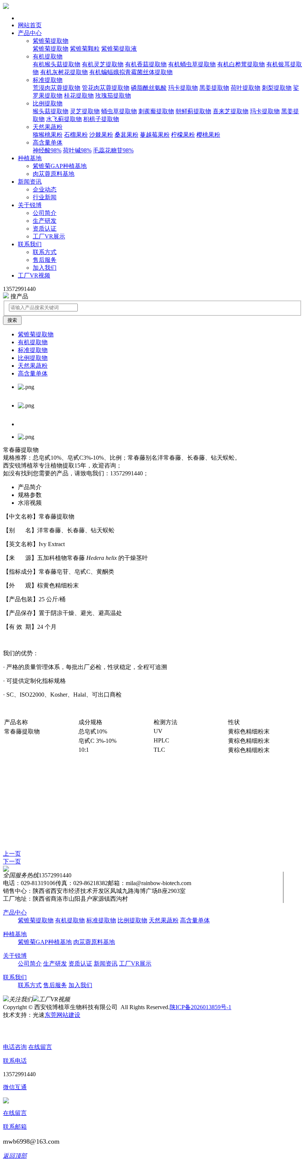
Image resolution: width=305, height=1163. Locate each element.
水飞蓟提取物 (64, 119)
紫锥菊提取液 (119, 48)
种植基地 (30, 158)
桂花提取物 (79, 95)
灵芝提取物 (85, 111)
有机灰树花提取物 (64, 72)
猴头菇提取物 (50, 111)
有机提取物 (47, 56)
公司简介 (45, 213)
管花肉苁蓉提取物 (105, 88)
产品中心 (30, 33)
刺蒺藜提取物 (156, 111)
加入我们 (45, 267)
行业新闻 (45, 197)
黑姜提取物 (214, 88)
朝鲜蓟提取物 (193, 111)
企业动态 (45, 189)
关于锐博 (30, 205)
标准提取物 (47, 80)
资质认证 (45, 228)
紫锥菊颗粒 (85, 48)
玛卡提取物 (183, 88)
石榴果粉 (76, 134)
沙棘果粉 (101, 134)
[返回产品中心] (6, 869)
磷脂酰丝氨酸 (149, 88)
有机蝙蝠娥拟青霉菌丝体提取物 (131, 72)
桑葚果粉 (126, 134)
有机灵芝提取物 (102, 64)
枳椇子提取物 (101, 119)
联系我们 (30, 244)
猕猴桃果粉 (47, 134)
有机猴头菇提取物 (56, 64)
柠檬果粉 (183, 134)
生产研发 (45, 221)
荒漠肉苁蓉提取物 (56, 88)
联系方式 (45, 252)
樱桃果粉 (208, 134)
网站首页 (30, 25)
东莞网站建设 (62, 1015)
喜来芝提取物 (230, 111)
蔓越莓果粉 (155, 134)
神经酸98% (47, 150)
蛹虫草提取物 (119, 111)
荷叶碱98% (77, 150)
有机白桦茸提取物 (241, 64)
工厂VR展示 (49, 236)
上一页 (12, 853)
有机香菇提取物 (146, 64)
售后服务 (45, 260)
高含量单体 (47, 142)
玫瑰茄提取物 (113, 95)
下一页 (12, 861)
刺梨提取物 (277, 88)
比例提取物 (47, 103)
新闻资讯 (30, 181)
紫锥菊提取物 (50, 41)
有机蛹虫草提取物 (192, 64)
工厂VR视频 (34, 275)
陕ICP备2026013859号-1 (200, 1007)
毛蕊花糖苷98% (113, 150)
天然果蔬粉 (47, 127)
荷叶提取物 (245, 88)
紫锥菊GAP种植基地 (60, 166)
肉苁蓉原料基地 (53, 174)
